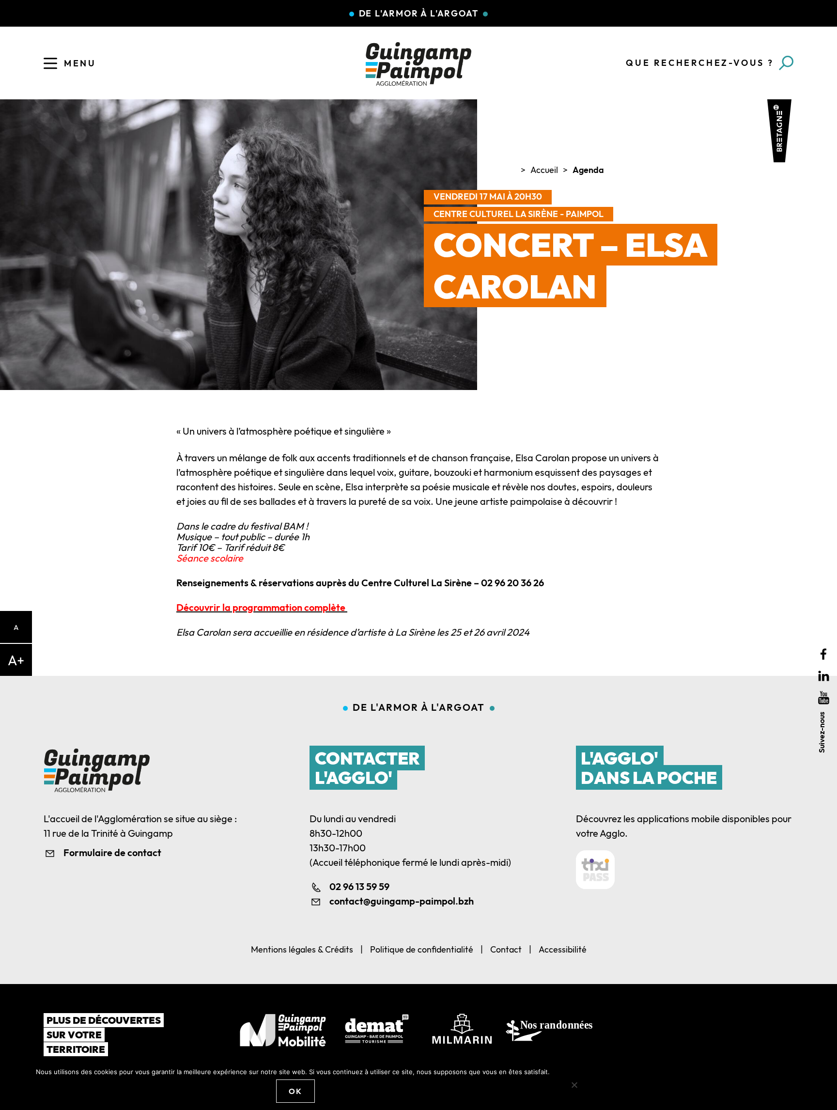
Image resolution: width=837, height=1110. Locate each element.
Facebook (824, 654)
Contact (506, 949)
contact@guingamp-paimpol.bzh (401, 901)
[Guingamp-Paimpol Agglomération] (418, 64)
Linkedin (824, 676)
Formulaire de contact (112, 852)
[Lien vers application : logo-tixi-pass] (595, 869)
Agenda (588, 169)
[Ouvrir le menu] (50, 63)
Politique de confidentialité (421, 949)
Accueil (544, 169)
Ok (295, 1091)
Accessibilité (563, 949)
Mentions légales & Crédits (302, 949)
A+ (16, 660)
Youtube (824, 697)
